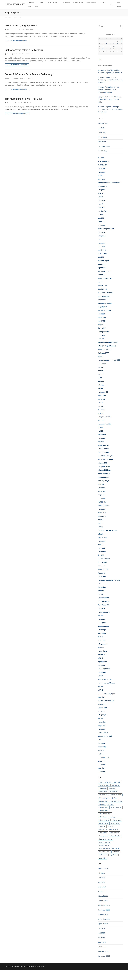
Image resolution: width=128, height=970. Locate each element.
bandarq (112, 788)
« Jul (99, 60)
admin (8, 29)
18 (103, 49)
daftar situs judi (116, 795)
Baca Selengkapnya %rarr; (17, 40)
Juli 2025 (101, 928)
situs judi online (115, 836)
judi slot (110, 804)
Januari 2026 (103, 901)
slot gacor (115, 848)
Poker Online (29, 29)
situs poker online (104, 842)
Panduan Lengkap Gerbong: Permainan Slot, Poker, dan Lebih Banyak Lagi (110, 109)
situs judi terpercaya (105, 839)
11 (103, 46)
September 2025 (104, 919)
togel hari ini (114, 855)
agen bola (108, 782)
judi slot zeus (103, 817)
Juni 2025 (101, 933)
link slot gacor (103, 823)
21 (113, 49)
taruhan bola (103, 855)
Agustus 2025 (103, 924)
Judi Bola (101, 128)
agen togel (115, 785)
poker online (103, 829)
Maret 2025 (102, 947)
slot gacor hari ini (104, 852)
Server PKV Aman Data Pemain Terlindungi (29, 74)
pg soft (110, 826)
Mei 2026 (101, 882)
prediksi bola (103, 833)
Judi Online (102, 132)
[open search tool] (111, 4)
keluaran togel (116, 820)
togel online (102, 858)
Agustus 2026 (103, 868)
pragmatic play (114, 829)
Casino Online (103, 123)
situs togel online (104, 848)
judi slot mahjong (116, 807)
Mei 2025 (101, 938)
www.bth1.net (15, 4)
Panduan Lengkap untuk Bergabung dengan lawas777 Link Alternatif (110, 79)
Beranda (8, 18)
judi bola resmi (103, 801)
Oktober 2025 (103, 914)
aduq (100, 782)
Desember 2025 (104, 905)
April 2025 (102, 942)
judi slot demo (103, 807)
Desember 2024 (104, 956)
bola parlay (113, 791)
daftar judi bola (104, 795)
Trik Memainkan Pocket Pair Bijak (23, 98)
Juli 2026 (101, 873)
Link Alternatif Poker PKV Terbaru (24, 50)
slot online (115, 852)
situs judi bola (103, 836)
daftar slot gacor (104, 798)
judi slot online (103, 810)
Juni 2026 (101, 878)
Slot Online (102, 142)
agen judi (117, 782)
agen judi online (104, 785)
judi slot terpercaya (105, 814)
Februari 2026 (103, 896)
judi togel (113, 817)
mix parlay (102, 826)
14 (114, 46)
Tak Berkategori (104, 146)
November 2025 (104, 910)
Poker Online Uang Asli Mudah (22, 25)
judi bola (115, 798)
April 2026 (102, 887)
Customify (40, 966)
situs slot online (104, 845)
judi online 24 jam (116, 801)
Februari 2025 (103, 951)
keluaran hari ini (104, 820)
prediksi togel (114, 833)
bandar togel (103, 791)
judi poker (102, 804)
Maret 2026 (102, 891)
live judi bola (114, 823)
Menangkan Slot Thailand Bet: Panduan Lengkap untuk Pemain (110, 71)
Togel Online (102, 151)
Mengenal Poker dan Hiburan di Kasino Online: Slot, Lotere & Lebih (109, 99)
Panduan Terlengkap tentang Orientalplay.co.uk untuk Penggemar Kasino (108, 89)
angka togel (102, 788)
